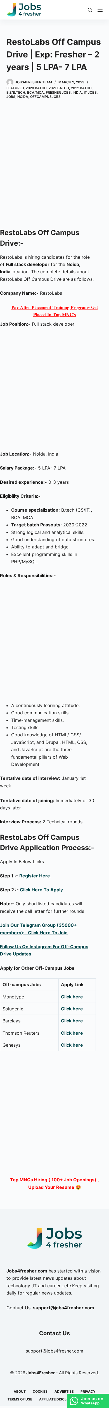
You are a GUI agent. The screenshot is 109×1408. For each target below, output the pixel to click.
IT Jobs (90, 92)
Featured (15, 88)
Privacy (88, 1391)
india (77, 92)
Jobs (10, 97)
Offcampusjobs (45, 97)
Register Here (35, 876)
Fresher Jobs (58, 92)
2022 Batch (81, 88)
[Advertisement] (54, 164)
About (20, 1391)
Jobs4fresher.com (26, 1271)
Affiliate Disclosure (58, 1399)
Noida (22, 97)
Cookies (40, 1391)
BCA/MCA (35, 92)
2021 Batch (59, 88)
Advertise (64, 1391)
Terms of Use (20, 1399)
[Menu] (100, 9)
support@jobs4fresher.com (54, 1351)
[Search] (90, 10)
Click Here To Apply (41, 889)
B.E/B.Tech (15, 92)
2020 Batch (36, 88)
